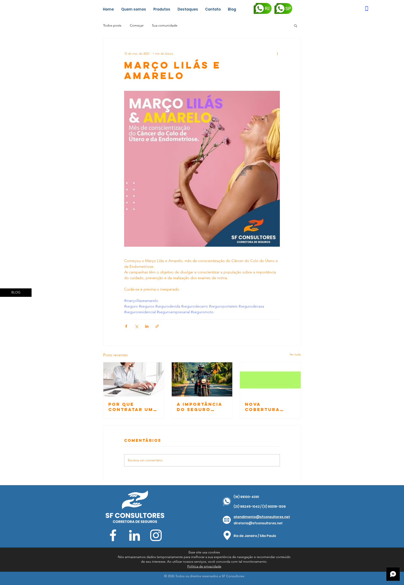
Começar (137, 25)
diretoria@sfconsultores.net (258, 523)
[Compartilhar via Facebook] (126, 326)
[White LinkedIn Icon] (134, 535)
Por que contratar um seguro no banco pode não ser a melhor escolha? (130, 407)
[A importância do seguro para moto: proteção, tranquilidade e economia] (202, 379)
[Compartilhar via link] (157, 326)
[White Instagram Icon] (156, 535)
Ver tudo (295, 354)
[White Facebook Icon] (113, 535)
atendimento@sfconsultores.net (262, 517)
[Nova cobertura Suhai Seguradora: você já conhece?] (270, 379)
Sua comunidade (164, 25)
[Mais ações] (277, 53)
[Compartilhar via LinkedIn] (147, 326)
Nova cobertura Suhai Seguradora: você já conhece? (266, 407)
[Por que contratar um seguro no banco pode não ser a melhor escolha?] (133, 379)
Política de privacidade (204, 566)
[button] (296, 25)
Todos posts (112, 25)
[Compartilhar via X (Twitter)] (136, 326)
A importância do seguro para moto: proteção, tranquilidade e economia (200, 407)
